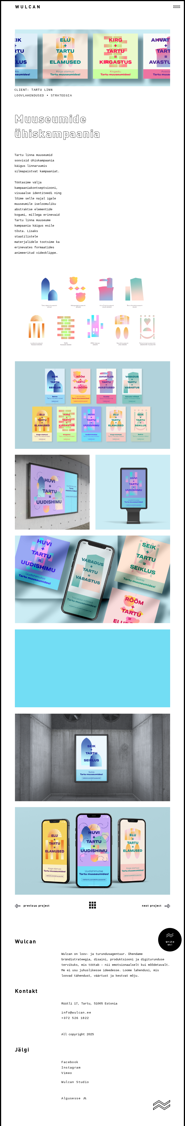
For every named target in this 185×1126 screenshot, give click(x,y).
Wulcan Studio (75, 1082)
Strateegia (61, 95)
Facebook (69, 1062)
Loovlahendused (29, 95)
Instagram (71, 1067)
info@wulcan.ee (76, 1012)
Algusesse (71, 1098)
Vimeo (66, 1073)
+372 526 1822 (75, 1018)
